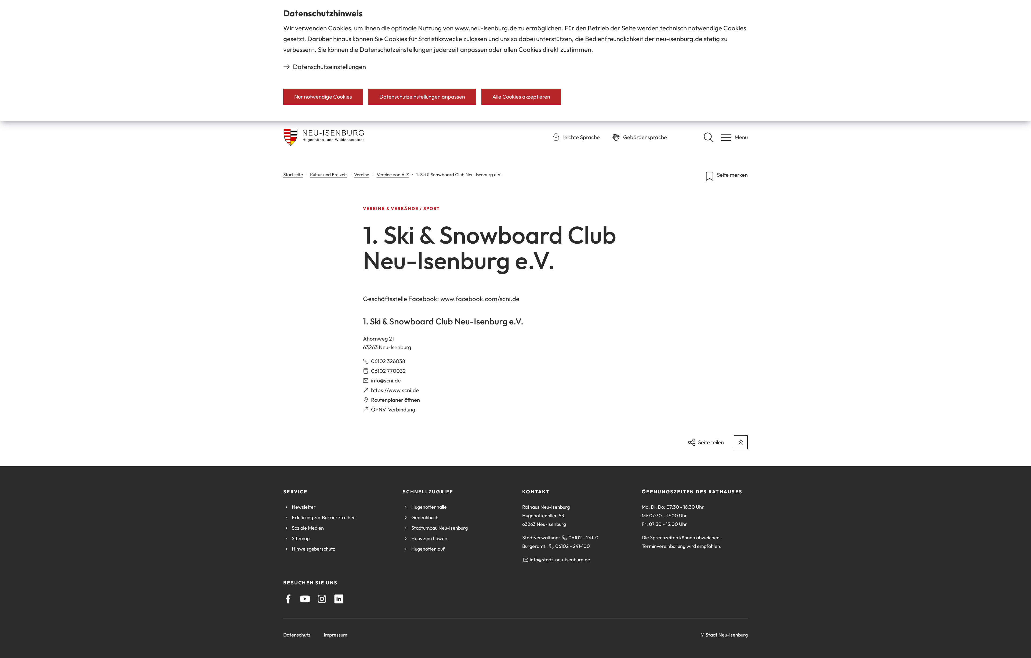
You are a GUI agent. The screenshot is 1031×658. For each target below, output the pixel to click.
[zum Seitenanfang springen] (741, 442)
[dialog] (515, 60)
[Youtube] (305, 599)
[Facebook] (288, 599)
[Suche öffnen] (708, 137)
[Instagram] (322, 599)
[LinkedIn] (339, 599)
